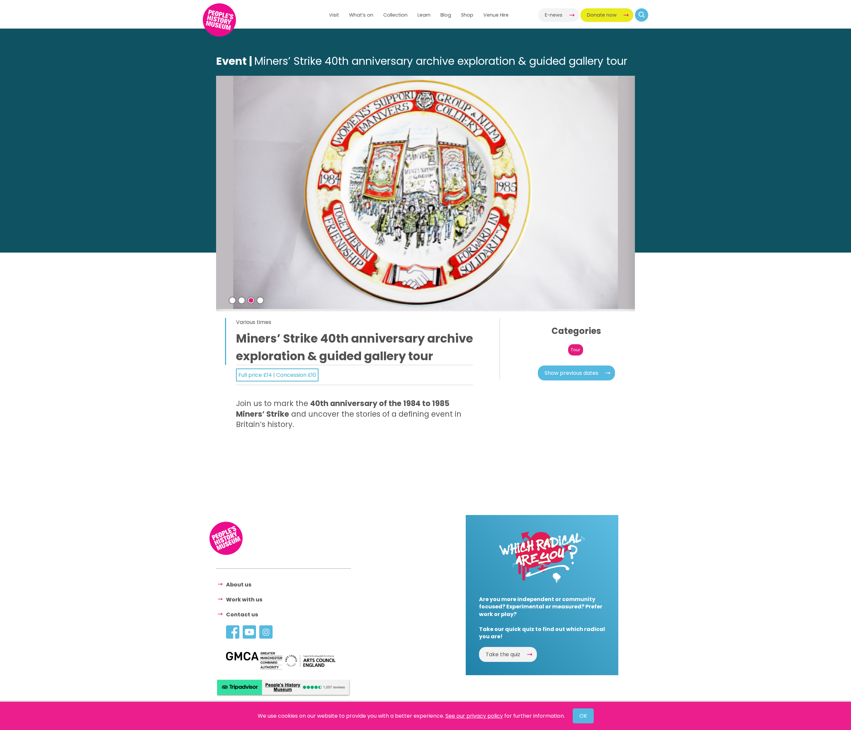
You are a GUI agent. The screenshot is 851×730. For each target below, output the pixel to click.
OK (583, 716)
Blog (445, 15)
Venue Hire (496, 15)
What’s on (361, 15)
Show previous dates (571, 373)
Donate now (602, 15)
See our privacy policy (474, 716)
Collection (395, 15)
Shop (467, 15)
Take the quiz (503, 654)
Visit (334, 15)
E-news (553, 15)
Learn (424, 15)
